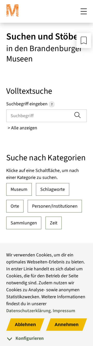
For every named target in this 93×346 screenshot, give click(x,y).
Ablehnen (25, 324)
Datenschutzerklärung (28, 311)
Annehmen (67, 324)
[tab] (46, 338)
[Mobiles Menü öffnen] (84, 11)
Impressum (64, 311)
